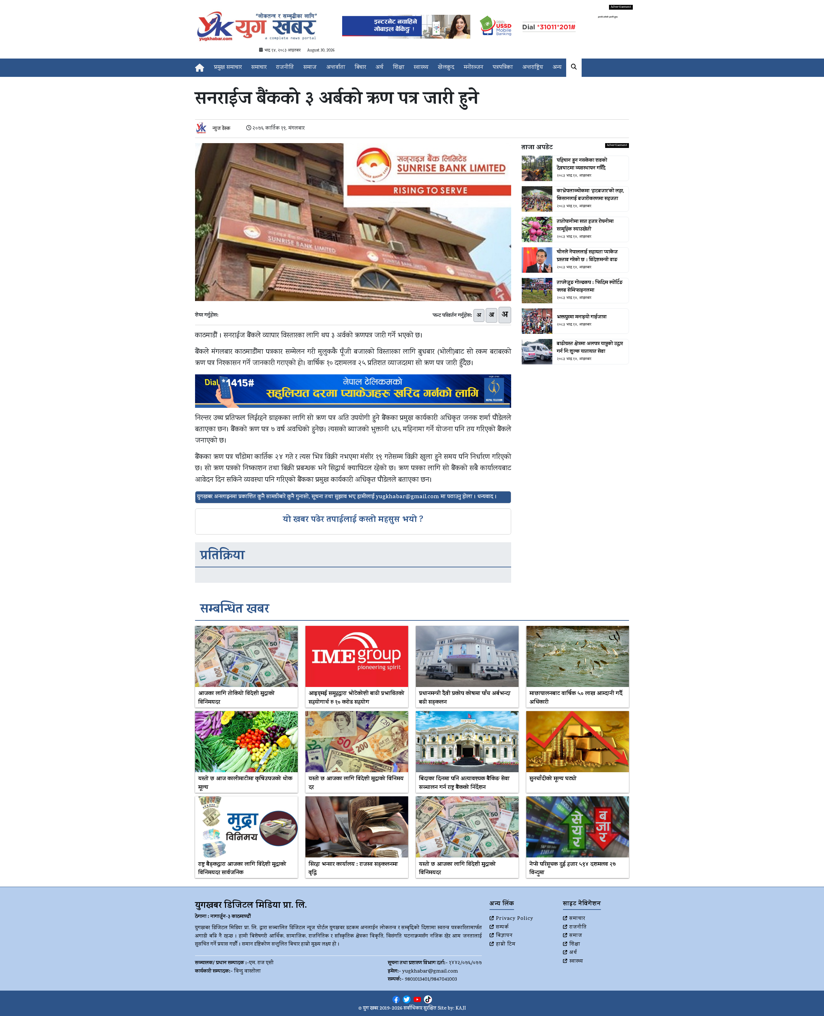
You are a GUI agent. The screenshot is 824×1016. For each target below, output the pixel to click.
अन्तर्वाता (335, 67)
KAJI (460, 1009)
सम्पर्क (502, 927)
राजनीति (285, 67)
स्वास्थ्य (421, 67)
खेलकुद (446, 67)
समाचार (259, 67)
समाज (310, 67)
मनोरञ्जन (473, 67)
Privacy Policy (514, 919)
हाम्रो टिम (506, 944)
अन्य (557, 67)
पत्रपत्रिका (503, 67)
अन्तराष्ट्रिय (532, 67)
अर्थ (379, 67)
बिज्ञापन (504, 936)
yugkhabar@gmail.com (430, 971)
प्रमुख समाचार (228, 67)
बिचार (360, 67)
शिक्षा (398, 67)
